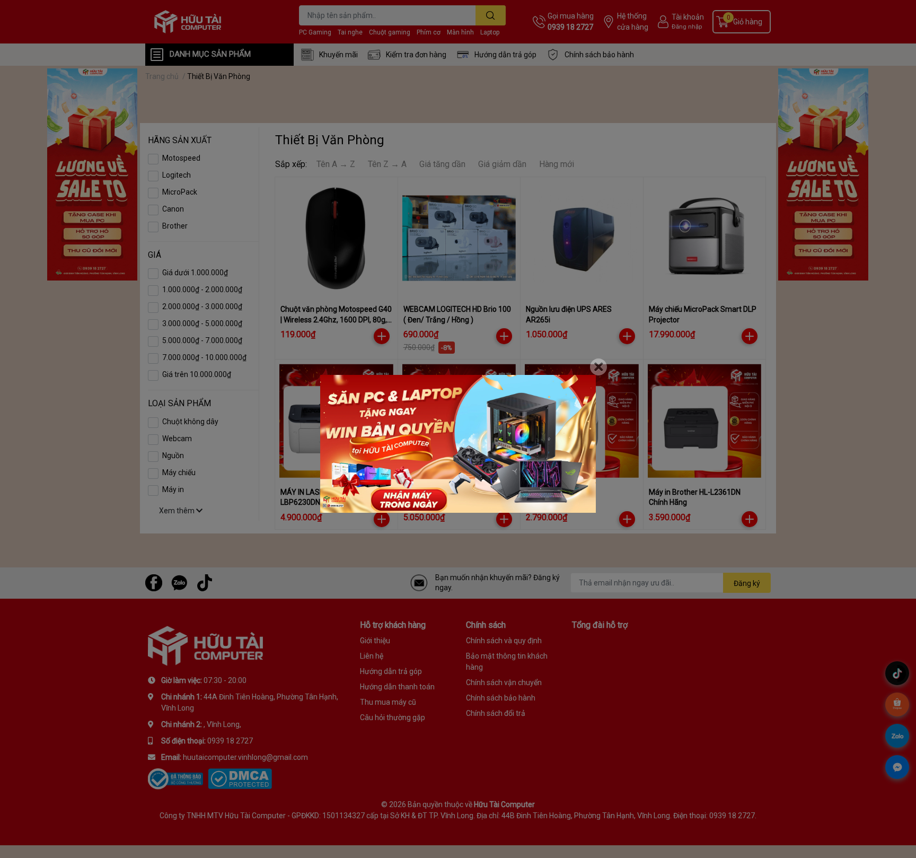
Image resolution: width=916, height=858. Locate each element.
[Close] (598, 366)
